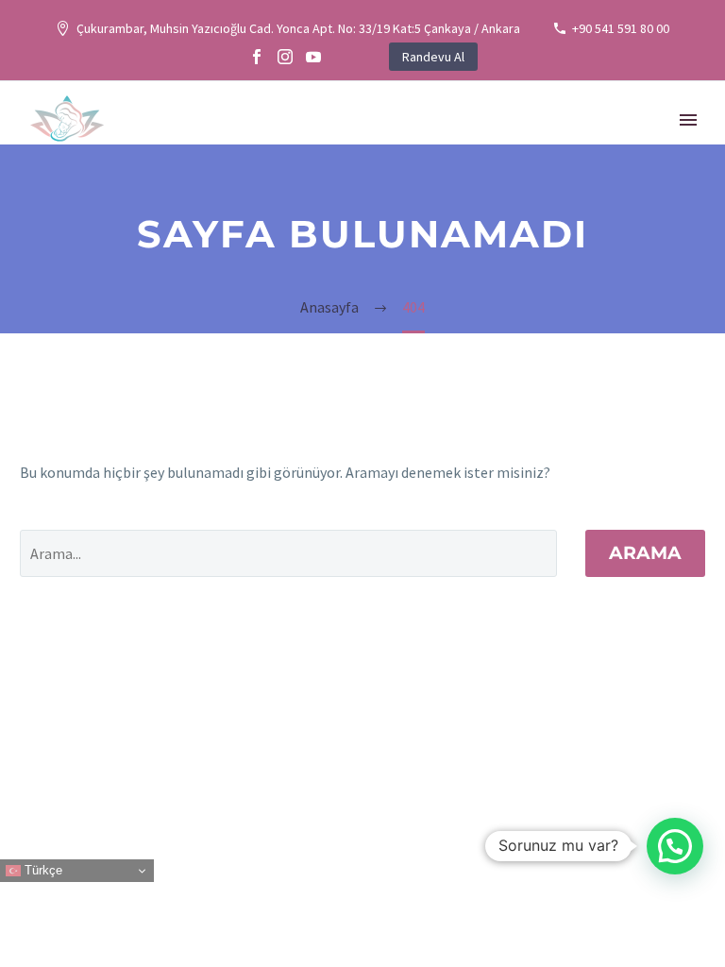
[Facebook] (257, 56)
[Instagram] (285, 56)
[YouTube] (313, 56)
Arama (645, 553)
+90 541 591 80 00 (620, 28)
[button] (675, 846)
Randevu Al (433, 56)
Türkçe (41, 870)
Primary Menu (688, 120)
